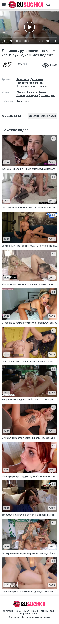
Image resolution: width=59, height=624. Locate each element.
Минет (38, 82)
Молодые (32, 95)
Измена (20, 95)
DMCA (26, 611)
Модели (50, 611)
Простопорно (47, 95)
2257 (18, 611)
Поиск (34, 611)
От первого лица (25, 86)
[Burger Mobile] (4, 4)
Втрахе (42, 92)
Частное (42, 86)
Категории (8, 611)
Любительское (25, 82)
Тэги (42, 611)
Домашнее (36, 79)
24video (20, 92)
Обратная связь (29, 613)
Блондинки (22, 79)
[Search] (48, 4)
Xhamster (31, 92)
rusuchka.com (22, 617)
